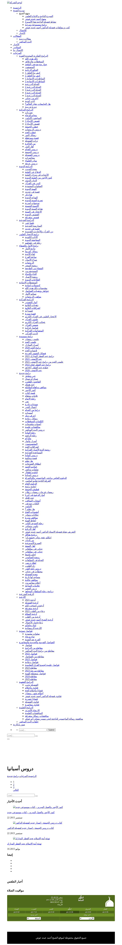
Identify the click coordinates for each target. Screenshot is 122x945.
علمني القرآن (31, 319)
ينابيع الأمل (30, 248)
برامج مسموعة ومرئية (36, 24)
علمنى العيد (30, 342)
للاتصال (22, 30)
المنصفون (30, 67)
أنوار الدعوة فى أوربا (35, 495)
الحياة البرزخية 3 (33, 90)
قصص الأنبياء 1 (32, 121)
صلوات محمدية (32, 634)
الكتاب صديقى (32, 503)
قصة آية (29, 311)
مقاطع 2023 (31, 668)
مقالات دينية (25, 39)
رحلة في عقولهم (33, 243)
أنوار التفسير (31, 302)
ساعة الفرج (30, 257)
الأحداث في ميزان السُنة (37, 175)
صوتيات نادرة (31, 404)
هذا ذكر (28, 194)
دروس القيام (31, 149)
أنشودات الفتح (32, 512)
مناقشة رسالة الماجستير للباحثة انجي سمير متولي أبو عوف (54, 719)
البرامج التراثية (26, 109)
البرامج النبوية (25, 166)
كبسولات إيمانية (32, 285)
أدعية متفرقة (31, 608)
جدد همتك (30, 384)
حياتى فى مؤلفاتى (34, 551)
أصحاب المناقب (32, 500)
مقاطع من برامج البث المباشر (39, 651)
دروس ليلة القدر (33, 568)
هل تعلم (29, 461)
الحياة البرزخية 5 (33, 95)
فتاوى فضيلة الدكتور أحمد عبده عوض (43, 696)
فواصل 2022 (31, 653)
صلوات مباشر (32, 469)
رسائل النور (30, 135)
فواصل (28, 645)
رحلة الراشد (31, 435)
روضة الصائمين (32, 557)
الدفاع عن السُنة (33, 172)
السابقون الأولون (33, 118)
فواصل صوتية (25, 631)
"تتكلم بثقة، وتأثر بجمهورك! (38, 537)
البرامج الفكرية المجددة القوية (33, 56)
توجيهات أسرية (32, 203)
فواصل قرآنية (31, 328)
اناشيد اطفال (31, 472)
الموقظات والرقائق (34, 61)
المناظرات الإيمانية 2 (35, 81)
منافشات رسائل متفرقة (37, 716)
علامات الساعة (32, 585)
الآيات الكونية (31, 237)
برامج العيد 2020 (33, 347)
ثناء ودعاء (30, 636)
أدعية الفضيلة (31, 602)
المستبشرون (31, 271)
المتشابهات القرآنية (34, 330)
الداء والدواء (31, 274)
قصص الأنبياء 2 (32, 124)
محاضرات (30, 158)
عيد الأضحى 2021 (33, 359)
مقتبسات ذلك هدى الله (36, 288)
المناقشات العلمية (34, 713)
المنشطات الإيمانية (28, 282)
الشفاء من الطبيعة (34, 268)
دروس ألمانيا (31, 455)
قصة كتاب (30, 393)
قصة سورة (30, 313)
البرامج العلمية (26, 707)
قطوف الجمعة (32, 489)
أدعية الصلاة (31, 614)
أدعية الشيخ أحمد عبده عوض (39, 619)
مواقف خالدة (31, 580)
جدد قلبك (29, 498)
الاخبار (22, 33)
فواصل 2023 (31, 659)
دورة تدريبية (31, 107)
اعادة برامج (30, 486)
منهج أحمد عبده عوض (35, 19)
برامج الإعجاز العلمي (29, 234)
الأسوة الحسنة (32, 206)
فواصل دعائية (31, 662)
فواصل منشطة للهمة (35, 673)
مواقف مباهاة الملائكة (35, 387)
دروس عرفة (31, 163)
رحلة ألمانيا (30, 432)
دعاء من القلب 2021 (35, 611)
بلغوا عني (29, 223)
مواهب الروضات (33, 296)
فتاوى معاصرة (32, 704)
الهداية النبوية (31, 197)
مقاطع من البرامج (34, 648)
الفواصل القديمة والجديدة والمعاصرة (37, 642)
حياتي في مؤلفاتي (34, 549)
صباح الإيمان (31, 260)
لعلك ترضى (30, 563)
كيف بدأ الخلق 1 (32, 73)
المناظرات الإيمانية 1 (35, 78)
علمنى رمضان (32, 339)
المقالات (17, 36)
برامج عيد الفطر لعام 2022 (38, 364)
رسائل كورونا (31, 251)
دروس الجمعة (32, 152)
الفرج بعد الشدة (32, 639)
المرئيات (17, 53)
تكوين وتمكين (31, 526)
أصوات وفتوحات (33, 424)
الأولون (28, 506)
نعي (27, 401)
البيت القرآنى (31, 333)
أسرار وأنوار (31, 441)
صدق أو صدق (31, 379)
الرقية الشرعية (26, 594)
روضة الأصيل (31, 277)
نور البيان (29, 540)
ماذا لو (28, 438)
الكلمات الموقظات (34, 421)
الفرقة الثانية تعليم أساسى (38, 481)
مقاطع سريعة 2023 (34, 670)
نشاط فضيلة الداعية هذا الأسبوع (40, 22)
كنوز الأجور (30, 390)
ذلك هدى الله (31, 58)
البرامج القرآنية (26, 299)
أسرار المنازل (31, 345)
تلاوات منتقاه (31, 396)
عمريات (29, 112)
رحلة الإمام (30, 398)
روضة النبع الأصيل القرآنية (37, 449)
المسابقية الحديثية (33, 452)
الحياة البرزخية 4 (33, 92)
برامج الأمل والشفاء (28, 245)
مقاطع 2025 (31, 679)
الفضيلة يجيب (31, 685)
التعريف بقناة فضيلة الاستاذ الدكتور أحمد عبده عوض (50, 532)
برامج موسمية (26, 336)
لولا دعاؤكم (30, 625)
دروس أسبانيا (31, 475)
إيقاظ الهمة (30, 520)
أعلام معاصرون (32, 583)
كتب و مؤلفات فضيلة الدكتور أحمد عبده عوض (47, 27)
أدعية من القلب (32, 617)
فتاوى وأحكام (31, 687)
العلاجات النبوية (32, 279)
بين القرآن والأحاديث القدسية (39, 231)
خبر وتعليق (30, 376)
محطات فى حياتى (34, 571)
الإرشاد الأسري (32, 710)
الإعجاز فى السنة (33, 211)
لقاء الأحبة (30, 254)
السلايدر (17, 47)
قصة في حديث (32, 192)
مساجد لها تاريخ (32, 577)
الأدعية (22, 597)
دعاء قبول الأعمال (34, 622)
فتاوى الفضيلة (32, 702)
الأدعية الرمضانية (33, 628)
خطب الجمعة (31, 126)
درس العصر (31, 588)
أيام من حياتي (31, 98)
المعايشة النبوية (32, 240)
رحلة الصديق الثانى (34, 523)
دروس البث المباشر (34, 430)
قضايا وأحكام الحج (34, 690)
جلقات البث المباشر (29, 721)
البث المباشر (25, 41)
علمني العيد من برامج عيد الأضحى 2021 (44, 362)
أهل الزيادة (30, 529)
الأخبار (16, 44)
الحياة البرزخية (32, 84)
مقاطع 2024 (31, 676)
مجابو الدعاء (31, 115)
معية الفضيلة (31, 574)
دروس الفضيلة (32, 155)
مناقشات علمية (32, 427)
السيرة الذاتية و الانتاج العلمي (39, 16)
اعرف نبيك (30, 415)
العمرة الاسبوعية (33, 543)
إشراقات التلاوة (32, 308)
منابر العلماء (31, 160)
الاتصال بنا (18, 50)
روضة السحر (31, 265)
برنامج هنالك (31, 534)
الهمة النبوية (31, 189)
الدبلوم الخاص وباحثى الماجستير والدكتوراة (46, 478)
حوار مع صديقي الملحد (36, 64)
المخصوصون (31, 444)
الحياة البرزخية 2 (33, 87)
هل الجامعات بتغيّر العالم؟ (37, 104)
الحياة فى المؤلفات (34, 560)
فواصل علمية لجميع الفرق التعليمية (42, 665)
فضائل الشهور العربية (35, 353)
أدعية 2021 (30, 600)
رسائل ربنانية (31, 418)
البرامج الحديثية (26, 220)
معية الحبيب (31, 169)
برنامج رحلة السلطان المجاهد (39, 591)
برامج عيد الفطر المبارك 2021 (39, 356)
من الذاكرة (30, 143)
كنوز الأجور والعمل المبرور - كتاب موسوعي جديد (31, 812)
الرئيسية (17, 7)
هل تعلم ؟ (30, 509)
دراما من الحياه (32, 410)
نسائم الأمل (30, 294)
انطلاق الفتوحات (33, 464)
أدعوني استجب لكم (34, 605)
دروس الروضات (33, 129)
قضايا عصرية (31, 699)
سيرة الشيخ (19, 10)
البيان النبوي (31, 180)
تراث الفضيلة (31, 141)
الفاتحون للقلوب (33, 381)
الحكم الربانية (31, 70)
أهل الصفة (30, 546)
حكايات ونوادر (32, 515)
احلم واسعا (30, 554)
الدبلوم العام (31, 483)
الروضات (29, 262)
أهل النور (29, 146)
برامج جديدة (25, 373)
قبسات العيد (31, 350)
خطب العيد (30, 132)
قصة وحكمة (31, 458)
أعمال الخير (30, 407)
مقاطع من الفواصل (34, 656)
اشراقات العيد (32, 447)
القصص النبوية (32, 214)
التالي (16, 790)
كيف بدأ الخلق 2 (32, 75)
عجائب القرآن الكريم (35, 322)
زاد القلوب (30, 566)
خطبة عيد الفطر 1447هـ (36, 367)
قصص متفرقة (32, 217)
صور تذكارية (19, 724)
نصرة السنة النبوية (34, 200)
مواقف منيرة (31, 517)
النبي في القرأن (32, 183)
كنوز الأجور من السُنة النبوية (38, 177)
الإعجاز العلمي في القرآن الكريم (40, 316)
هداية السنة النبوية (34, 209)
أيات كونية (30, 101)
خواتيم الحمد (31, 466)
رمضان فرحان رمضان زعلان (39, 492)
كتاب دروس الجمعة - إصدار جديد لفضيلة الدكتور (30, 828)
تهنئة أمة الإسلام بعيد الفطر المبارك (24, 843)
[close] (8, 739)
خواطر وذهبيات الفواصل (37, 291)
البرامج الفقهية (26, 682)
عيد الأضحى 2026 (33, 370)
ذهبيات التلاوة (31, 305)
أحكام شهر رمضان (34, 693)
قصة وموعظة (32, 138)
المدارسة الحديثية (33, 226)
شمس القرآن (31, 325)
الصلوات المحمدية (33, 186)
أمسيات (29, 413)
